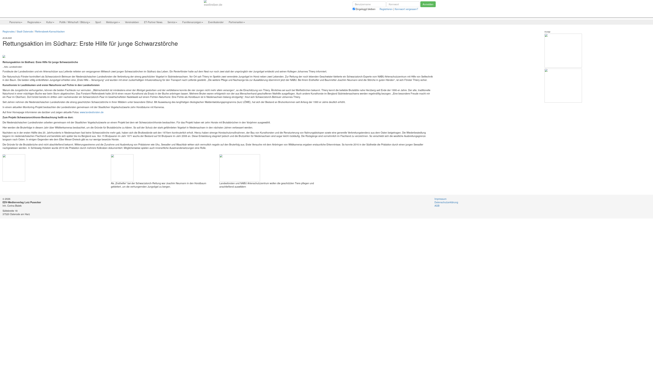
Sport (98, 22)
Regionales (9, 31)
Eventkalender (216, 22)
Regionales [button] (33, 22)
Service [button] (171, 22)
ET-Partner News (153, 22)
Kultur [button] (49, 22)
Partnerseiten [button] (236, 22)
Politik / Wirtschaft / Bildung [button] (73, 22)
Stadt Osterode (25, 31)
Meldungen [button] (112, 22)
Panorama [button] (15, 22)
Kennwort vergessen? (406, 9)
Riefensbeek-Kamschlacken (50, 31)
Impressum (440, 198)
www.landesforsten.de (92, 112)
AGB (436, 205)
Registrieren (386, 9)
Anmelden (428, 4)
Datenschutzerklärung (446, 202)
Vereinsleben (132, 22)
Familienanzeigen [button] (191, 22)
